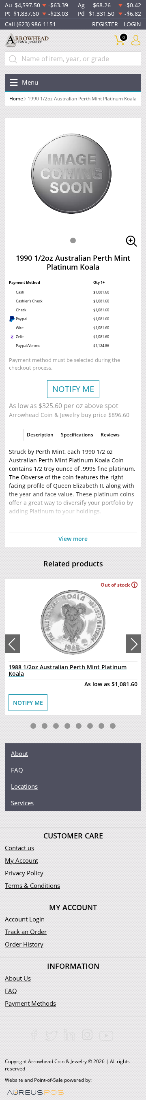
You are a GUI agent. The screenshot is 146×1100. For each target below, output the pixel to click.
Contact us (19, 848)
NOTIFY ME (73, 388)
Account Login (25, 919)
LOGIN (132, 24)
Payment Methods (30, 1003)
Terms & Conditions (32, 885)
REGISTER (105, 24)
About (19, 753)
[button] (73, 240)
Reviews (110, 434)
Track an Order (26, 932)
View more (73, 539)
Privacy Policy (24, 873)
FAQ (17, 770)
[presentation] (12, 643)
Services (22, 803)
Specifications (77, 434)
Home (16, 98)
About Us (18, 978)
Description (40, 434)
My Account (21, 860)
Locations (24, 786)
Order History (24, 944)
